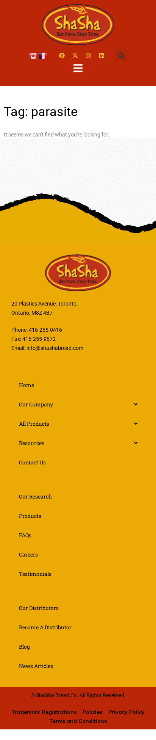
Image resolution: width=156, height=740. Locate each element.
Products (30, 515)
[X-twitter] (75, 55)
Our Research (35, 496)
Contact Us (32, 462)
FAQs (25, 535)
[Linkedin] (101, 55)
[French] (43, 55)
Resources (31, 443)
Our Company (36, 404)
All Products (34, 423)
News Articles (36, 665)
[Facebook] (61, 55)
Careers (28, 554)
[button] (121, 55)
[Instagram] (88, 55)
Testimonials (35, 573)
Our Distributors (39, 607)
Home (26, 385)
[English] (34, 55)
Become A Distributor (45, 627)
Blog (24, 646)
